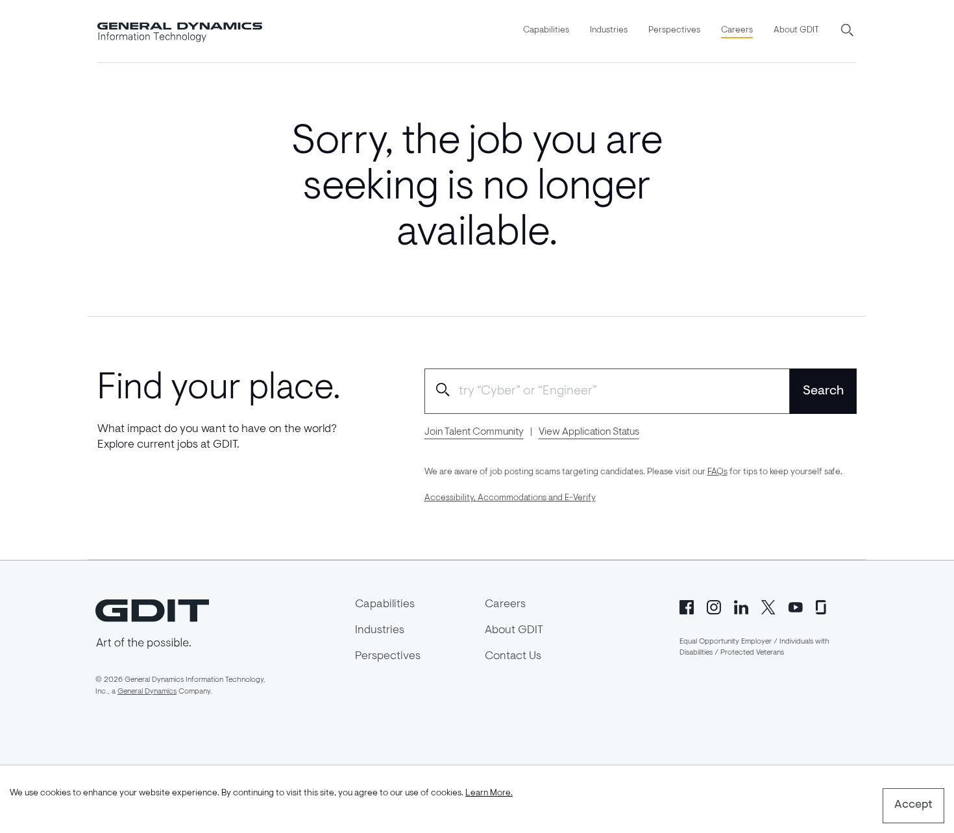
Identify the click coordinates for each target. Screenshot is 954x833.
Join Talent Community (474, 432)
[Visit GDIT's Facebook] (686, 606)
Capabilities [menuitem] (546, 30)
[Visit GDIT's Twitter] (768, 606)
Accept (913, 805)
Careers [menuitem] (737, 30)
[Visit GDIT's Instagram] (714, 606)
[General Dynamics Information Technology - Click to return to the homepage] (179, 31)
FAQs (717, 472)
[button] (848, 31)
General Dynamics (147, 691)
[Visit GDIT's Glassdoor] (823, 606)
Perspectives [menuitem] (674, 30)
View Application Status (589, 432)
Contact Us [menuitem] (513, 656)
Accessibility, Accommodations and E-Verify (510, 498)
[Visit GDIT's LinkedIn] (741, 606)
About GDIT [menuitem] (796, 30)
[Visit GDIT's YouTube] (796, 606)
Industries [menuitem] (609, 30)
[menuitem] (546, 31)
